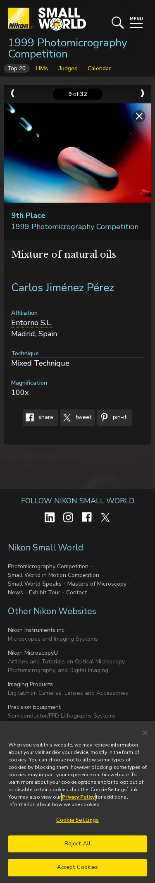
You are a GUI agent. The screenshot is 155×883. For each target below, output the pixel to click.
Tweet (82, 417)
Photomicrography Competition (48, 566)
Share (45, 417)
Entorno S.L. (31, 323)
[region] (77, 802)
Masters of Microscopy (96, 584)
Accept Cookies (77, 867)
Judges (67, 68)
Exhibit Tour (44, 592)
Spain (47, 334)
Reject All (77, 843)
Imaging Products (30, 684)
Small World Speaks (35, 584)
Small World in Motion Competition (53, 575)
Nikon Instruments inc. (37, 630)
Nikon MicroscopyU (33, 653)
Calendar (99, 68)
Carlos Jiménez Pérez (62, 287)
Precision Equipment (34, 707)
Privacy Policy (78, 797)
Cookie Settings (77, 820)
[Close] (145, 733)
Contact (76, 592)
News (15, 592)
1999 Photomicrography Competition (67, 48)
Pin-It (118, 417)
